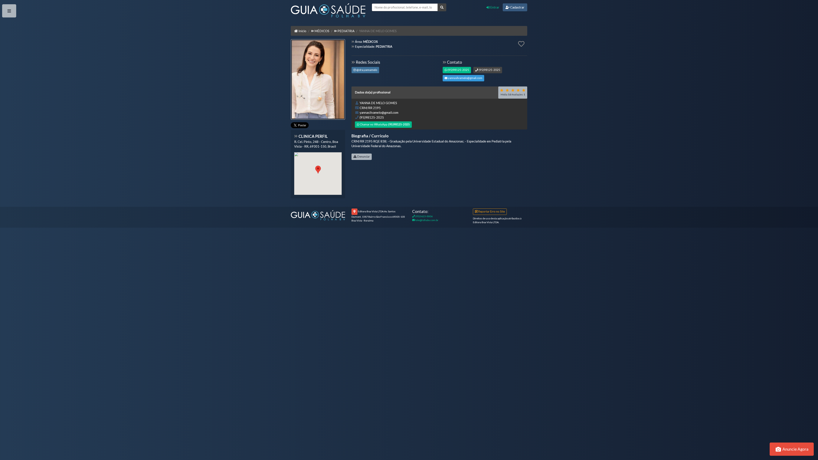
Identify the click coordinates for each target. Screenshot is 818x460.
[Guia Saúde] (328, 11)
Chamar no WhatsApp (384, 124)
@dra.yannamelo (366, 70)
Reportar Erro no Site (491, 211)
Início (302, 31)
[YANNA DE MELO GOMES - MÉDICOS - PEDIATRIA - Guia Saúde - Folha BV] (318, 80)
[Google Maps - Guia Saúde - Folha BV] (318, 173)
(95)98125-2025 (458, 70)
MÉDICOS (321, 31)
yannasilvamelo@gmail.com (464, 78)
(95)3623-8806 (424, 216)
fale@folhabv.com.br (426, 220)
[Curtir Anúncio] (521, 44)
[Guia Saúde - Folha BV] (318, 215)
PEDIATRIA (345, 31)
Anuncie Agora (795, 449)
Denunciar (363, 156)
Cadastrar (517, 7)
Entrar (494, 7)
